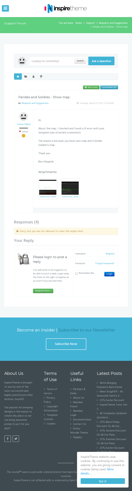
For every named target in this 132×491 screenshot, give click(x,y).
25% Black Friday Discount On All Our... (109, 424)
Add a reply (92, 87)
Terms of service (50, 391)
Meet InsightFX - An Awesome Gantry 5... (110, 393)
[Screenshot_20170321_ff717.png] (70, 187)
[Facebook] (7, 438)
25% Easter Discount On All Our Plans (110, 450)
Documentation (80, 419)
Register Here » (43, 291)
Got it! (103, 481)
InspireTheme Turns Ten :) (112, 407)
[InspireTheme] (66, 8)
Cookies (51, 424)
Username (80, 254)
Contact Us (79, 424)
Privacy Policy (49, 400)
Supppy (77, 437)
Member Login (76, 413)
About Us (78, 398)
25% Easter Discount (111, 400)
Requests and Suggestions (35, 103)
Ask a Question (101, 61)
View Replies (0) (109, 87)
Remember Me (86, 273)
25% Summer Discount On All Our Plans (111, 441)
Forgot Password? (105, 263)
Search (80, 61)
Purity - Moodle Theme (79, 430)
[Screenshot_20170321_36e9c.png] (47, 187)
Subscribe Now (66, 344)
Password (80, 263)
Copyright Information (51, 408)
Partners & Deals (77, 391)
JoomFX (19, 399)
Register (110, 254)
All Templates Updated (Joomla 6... (111, 415)
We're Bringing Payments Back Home (109, 385)
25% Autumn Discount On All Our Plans (111, 433)
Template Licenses (51, 417)
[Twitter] (16, 438)
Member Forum (76, 404)
